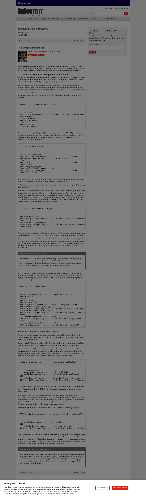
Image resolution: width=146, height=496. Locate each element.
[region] (73, 488)
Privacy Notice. (69, 494)
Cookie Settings (102, 488)
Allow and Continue (120, 488)
